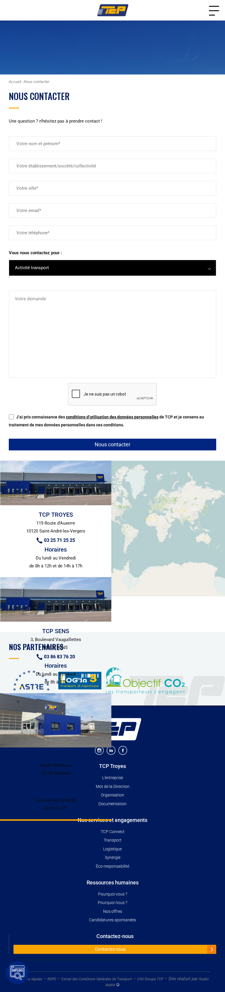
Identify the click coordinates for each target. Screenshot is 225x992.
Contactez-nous (110, 949)
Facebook (122, 750)
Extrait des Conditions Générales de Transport (97, 979)
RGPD (51, 979)
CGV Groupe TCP (150, 979)
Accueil (15, 81)
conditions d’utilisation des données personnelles (112, 417)
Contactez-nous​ (115, 936)
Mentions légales (29, 979)
